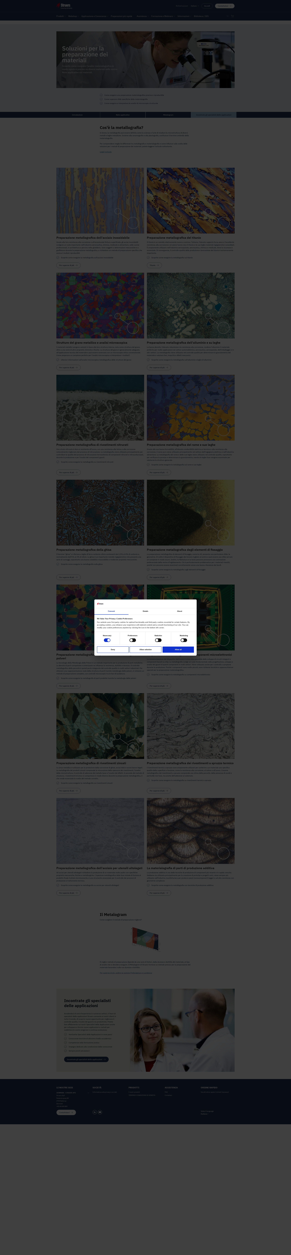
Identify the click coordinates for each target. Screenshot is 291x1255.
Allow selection (145, 650)
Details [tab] (145, 611)
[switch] (132, 640)
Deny (113, 650)
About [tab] (179, 611)
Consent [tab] (111, 611)
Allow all (178, 650)
